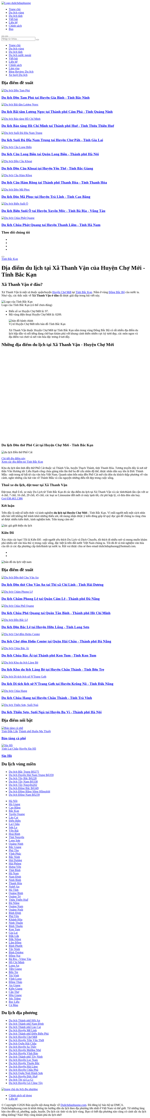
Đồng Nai (14, 955)
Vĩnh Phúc (15, 853)
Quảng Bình (16, 893)
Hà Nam (14, 873)
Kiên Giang (15, 988)
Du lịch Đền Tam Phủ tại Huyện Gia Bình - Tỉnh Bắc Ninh (45, 97)
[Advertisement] (75, 395)
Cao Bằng (14, 807)
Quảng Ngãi (16, 909)
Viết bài (13, 19)
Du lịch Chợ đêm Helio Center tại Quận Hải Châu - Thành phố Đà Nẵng (56, 641)
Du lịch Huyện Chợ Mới (23, 1036)
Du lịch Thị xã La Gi (21, 1079)
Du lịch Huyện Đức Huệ (23, 1076)
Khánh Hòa (15, 919)
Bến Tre (13, 972)
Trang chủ (14, 9)
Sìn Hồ (6, 756)
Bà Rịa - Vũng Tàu (20, 959)
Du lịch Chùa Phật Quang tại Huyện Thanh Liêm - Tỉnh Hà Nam (50, 225)
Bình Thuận (16, 926)
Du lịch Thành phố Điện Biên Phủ (29, 1033)
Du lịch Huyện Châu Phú (23, 1069)
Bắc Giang (15, 847)
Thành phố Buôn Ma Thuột (35, 731)
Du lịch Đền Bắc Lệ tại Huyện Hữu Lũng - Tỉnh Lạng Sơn (45, 627)
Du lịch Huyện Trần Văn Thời (26, 1040)
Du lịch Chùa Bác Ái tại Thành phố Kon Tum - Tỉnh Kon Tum (48, 655)
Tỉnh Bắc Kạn (9, 258)
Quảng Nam (16, 906)
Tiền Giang (15, 968)
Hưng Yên (15, 866)
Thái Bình (14, 870)
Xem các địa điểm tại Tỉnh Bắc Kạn (22, 461)
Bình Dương (16, 952)
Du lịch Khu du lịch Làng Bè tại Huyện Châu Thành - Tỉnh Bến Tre (52, 669)
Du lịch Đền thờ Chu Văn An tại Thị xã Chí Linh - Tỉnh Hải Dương (52, 585)
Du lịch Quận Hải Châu (22, 1043)
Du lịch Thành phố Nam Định (26, 1023)
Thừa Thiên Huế (18, 899)
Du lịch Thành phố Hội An (24, 1020)
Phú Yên (14, 916)
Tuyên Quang (17, 814)
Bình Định (15, 912)
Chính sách (15, 25)
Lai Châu (14, 824)
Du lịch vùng (16, 12)
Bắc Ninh (14, 856)
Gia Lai (13, 932)
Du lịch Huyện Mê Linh (23, 1030)
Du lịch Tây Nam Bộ (23, 781)
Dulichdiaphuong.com (73, 1104)
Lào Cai (13, 817)
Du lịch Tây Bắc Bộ (23, 778)
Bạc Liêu (14, 1001)
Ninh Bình (15, 880)
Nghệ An (14, 886)
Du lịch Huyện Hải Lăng (23, 1066)
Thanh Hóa (15, 883)
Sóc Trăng (15, 998)
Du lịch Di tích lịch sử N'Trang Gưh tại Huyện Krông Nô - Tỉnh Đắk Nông (57, 684)
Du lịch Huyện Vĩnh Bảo (23, 1053)
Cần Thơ (14, 991)
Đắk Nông (15, 939)
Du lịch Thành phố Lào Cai (25, 1027)
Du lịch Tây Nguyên (23, 784)
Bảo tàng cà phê (13, 738)
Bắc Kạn (14, 810)
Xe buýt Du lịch (18, 74)
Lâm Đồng (15, 942)
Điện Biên (15, 820)
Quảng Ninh (16, 843)
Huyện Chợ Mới (61, 292)
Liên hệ (13, 22)
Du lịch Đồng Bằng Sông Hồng (29, 791)
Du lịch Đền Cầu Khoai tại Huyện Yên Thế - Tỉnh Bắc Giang (47, 168)
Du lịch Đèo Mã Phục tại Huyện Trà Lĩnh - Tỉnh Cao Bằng (45, 197)
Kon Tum (14, 929)
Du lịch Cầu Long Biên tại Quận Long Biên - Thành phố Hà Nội (50, 154)
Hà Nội (13, 801)
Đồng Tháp (15, 982)
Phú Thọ (14, 850)
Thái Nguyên (16, 837)
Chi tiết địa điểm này (13, 458)
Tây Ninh (14, 949)
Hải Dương (15, 860)
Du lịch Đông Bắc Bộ (24, 788)
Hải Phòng (15, 863)
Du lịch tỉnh (15, 15)
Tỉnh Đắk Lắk (9, 731)
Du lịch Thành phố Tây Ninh (26, 1056)
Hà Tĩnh (13, 889)
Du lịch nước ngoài (20, 55)
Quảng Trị (15, 896)
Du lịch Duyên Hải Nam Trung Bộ (31, 775)
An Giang (14, 985)
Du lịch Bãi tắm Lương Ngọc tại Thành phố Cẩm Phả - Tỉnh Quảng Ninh (57, 112)
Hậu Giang (15, 995)
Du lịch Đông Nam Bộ (24, 794)
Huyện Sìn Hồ (27, 748)
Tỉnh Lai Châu (9, 748)
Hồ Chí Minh (16, 962)
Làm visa (14, 68)
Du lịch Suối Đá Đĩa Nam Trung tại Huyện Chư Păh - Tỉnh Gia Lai (52, 140)
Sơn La (13, 827)
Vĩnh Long (15, 978)
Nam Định (15, 876)
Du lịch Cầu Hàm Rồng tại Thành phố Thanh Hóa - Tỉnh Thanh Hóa (54, 182)
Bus (11, 29)
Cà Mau (13, 1005)
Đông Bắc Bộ (117, 292)
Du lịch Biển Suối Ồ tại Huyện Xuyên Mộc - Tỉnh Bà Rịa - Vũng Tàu (53, 211)
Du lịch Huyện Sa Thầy (22, 1046)
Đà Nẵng (14, 903)
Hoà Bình (14, 833)
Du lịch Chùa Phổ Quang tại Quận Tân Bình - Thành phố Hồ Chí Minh (55, 613)
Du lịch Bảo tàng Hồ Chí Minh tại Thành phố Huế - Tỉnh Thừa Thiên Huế (57, 126)
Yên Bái (13, 830)
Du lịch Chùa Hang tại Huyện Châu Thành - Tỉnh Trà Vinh (46, 698)
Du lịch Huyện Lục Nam (23, 1059)
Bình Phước (16, 945)
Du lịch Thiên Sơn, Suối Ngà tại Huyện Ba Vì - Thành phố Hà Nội (51, 712)
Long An (14, 965)
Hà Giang (14, 804)
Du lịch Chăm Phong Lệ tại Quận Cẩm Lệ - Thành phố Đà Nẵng (50, 599)
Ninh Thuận (16, 922)
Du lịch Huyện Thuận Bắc (24, 1063)
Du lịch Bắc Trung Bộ (24, 771)
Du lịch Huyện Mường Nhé (25, 1050)
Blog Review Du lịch (21, 71)
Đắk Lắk (14, 935)
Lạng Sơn (14, 840)
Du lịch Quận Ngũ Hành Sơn (26, 1073)
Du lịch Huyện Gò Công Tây (26, 1083)
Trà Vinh (14, 975)
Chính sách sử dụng (20, 1095)
